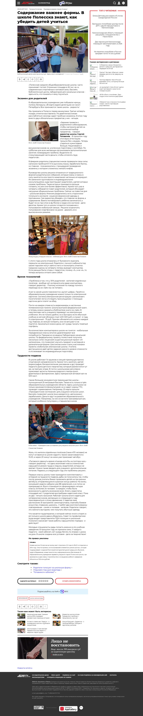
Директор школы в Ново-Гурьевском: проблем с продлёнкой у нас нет (71, 616)
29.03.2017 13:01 (22, 9)
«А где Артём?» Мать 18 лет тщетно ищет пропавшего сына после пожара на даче (111, 89)
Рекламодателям (38, 677)
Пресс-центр (55, 675)
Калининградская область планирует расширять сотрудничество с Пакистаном (107, 35)
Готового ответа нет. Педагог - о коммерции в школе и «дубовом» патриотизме (38, 623)
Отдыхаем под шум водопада (46, 570)
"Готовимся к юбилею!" (44, 572)
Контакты (113, 675)
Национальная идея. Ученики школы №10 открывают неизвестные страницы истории (38, 616)
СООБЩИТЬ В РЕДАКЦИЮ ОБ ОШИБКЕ (59, 677)
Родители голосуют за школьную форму (52, 568)
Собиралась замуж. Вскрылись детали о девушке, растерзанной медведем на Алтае (110, 66)
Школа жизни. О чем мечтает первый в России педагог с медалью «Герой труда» (37, 630)
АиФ (81, 74)
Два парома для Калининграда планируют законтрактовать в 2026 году (107, 44)
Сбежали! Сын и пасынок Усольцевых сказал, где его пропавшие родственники (112, 103)
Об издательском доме (40, 675)
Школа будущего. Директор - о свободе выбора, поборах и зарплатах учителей (73, 623)
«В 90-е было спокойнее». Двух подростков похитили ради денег (111, 95)
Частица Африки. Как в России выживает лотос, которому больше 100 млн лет (111, 81)
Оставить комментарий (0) (71, 581)
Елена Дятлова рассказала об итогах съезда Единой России (108, 17)
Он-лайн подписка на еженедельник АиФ (92, 675)
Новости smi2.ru (24, 668)
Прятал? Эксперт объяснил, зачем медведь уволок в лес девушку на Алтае (111, 74)
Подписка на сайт (68, 675)
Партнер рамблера (51, 707)
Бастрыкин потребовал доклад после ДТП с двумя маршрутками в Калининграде (107, 26)
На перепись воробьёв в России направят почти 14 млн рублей (107, 53)
